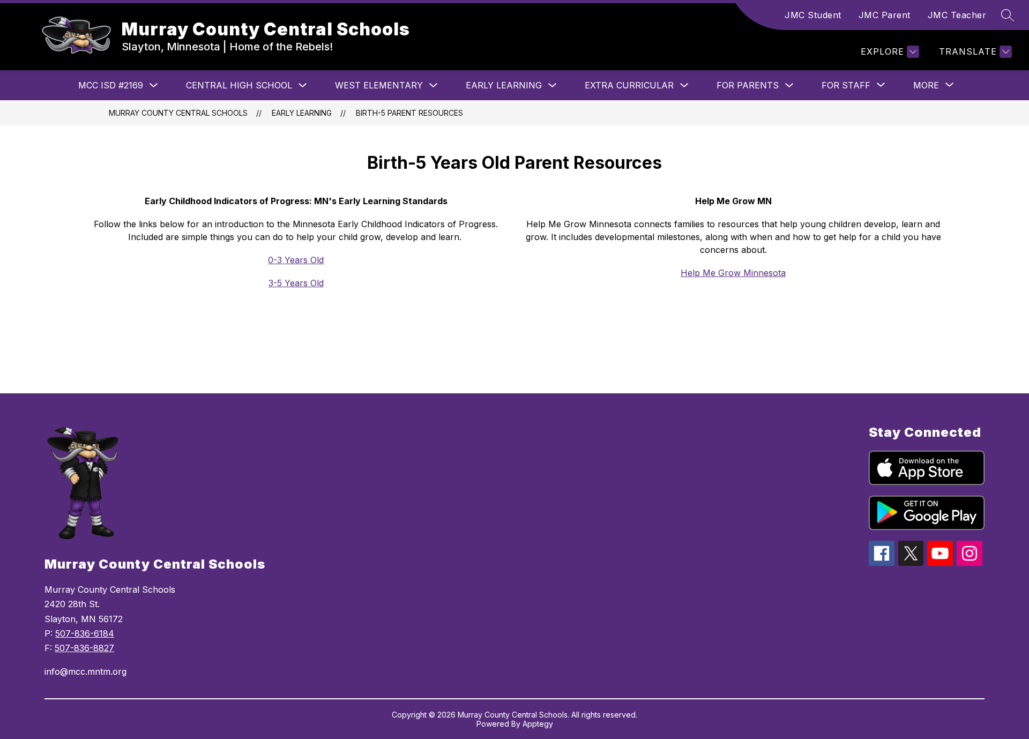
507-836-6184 (84, 633)
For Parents (748, 85)
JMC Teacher (957, 15)
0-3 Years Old (296, 260)
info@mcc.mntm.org (85, 671)
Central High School (239, 85)
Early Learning (504, 85)
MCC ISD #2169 (110, 85)
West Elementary (379, 85)
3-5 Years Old (296, 283)
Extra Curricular (629, 85)
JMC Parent (885, 15)
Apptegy (538, 723)
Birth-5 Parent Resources (409, 112)
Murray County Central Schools (178, 112)
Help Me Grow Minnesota (733, 272)
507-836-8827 (84, 648)
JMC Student (813, 15)
